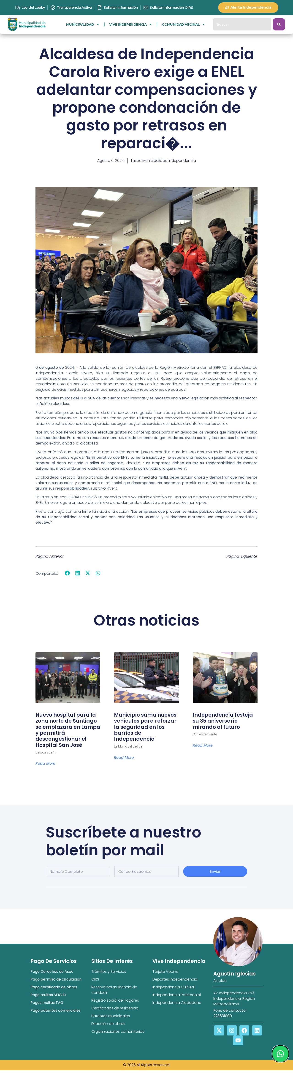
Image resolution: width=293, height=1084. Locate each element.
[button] (67, 573)
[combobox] (242, 24)
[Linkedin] (257, 1030)
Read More (45, 763)
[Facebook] (244, 1030)
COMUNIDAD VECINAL (181, 24)
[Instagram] (232, 1030)
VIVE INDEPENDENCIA (127, 24)
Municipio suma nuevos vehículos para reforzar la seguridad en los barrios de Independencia (145, 727)
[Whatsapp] (280, 1054)
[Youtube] (238, 1040)
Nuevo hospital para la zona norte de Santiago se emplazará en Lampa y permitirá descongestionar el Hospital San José (67, 730)
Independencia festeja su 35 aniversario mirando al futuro (223, 721)
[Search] (279, 24)
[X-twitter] (219, 1030)
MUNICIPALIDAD (80, 24)
